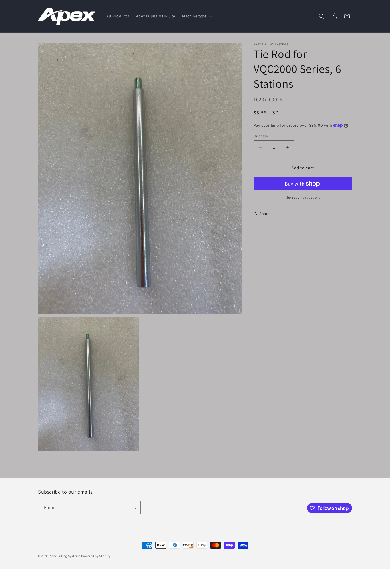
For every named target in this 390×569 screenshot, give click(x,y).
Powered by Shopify (95, 556)
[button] (196, 16)
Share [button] (264, 213)
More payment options (302, 197)
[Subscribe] (134, 507)
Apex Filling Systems (65, 556)
